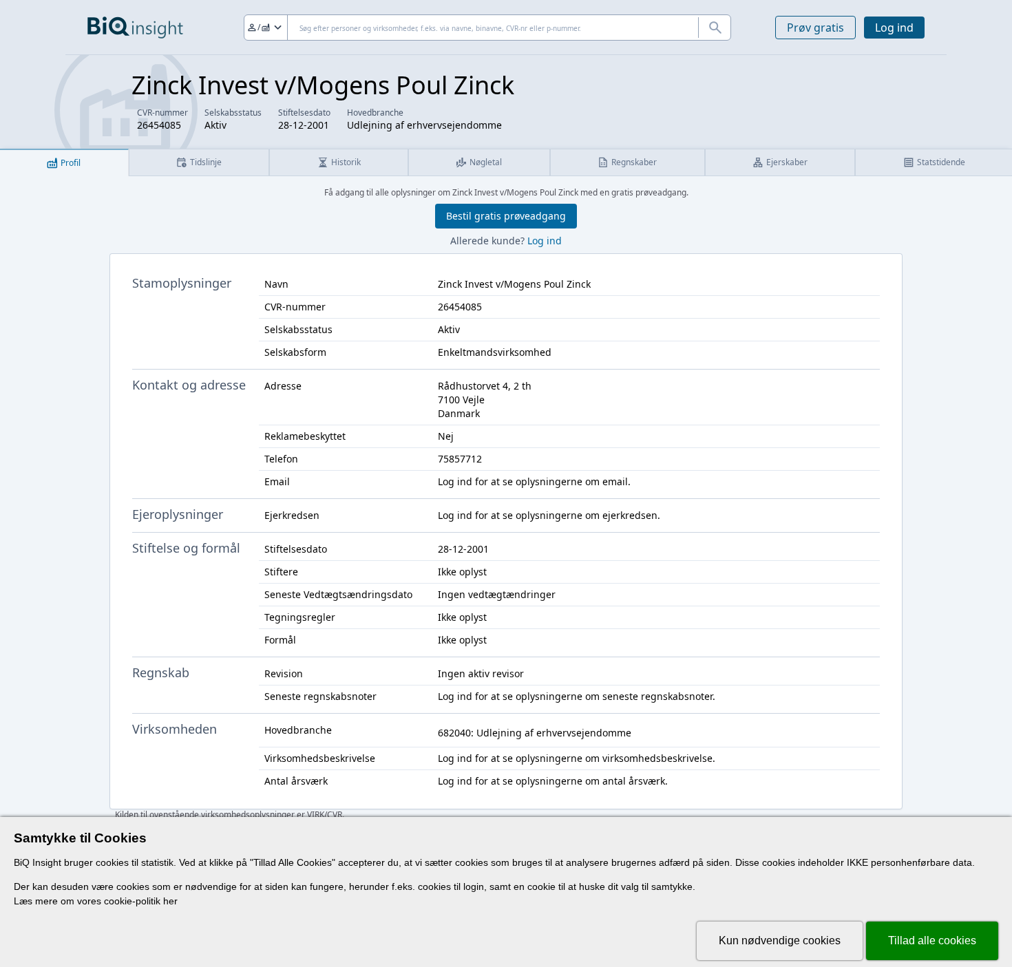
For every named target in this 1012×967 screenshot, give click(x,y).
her (170, 900)
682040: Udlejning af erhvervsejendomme (534, 732)
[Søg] (714, 27)
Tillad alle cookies (932, 940)
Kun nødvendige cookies (780, 940)
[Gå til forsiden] (135, 28)
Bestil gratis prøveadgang (506, 215)
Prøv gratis (815, 27)
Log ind (894, 27)
